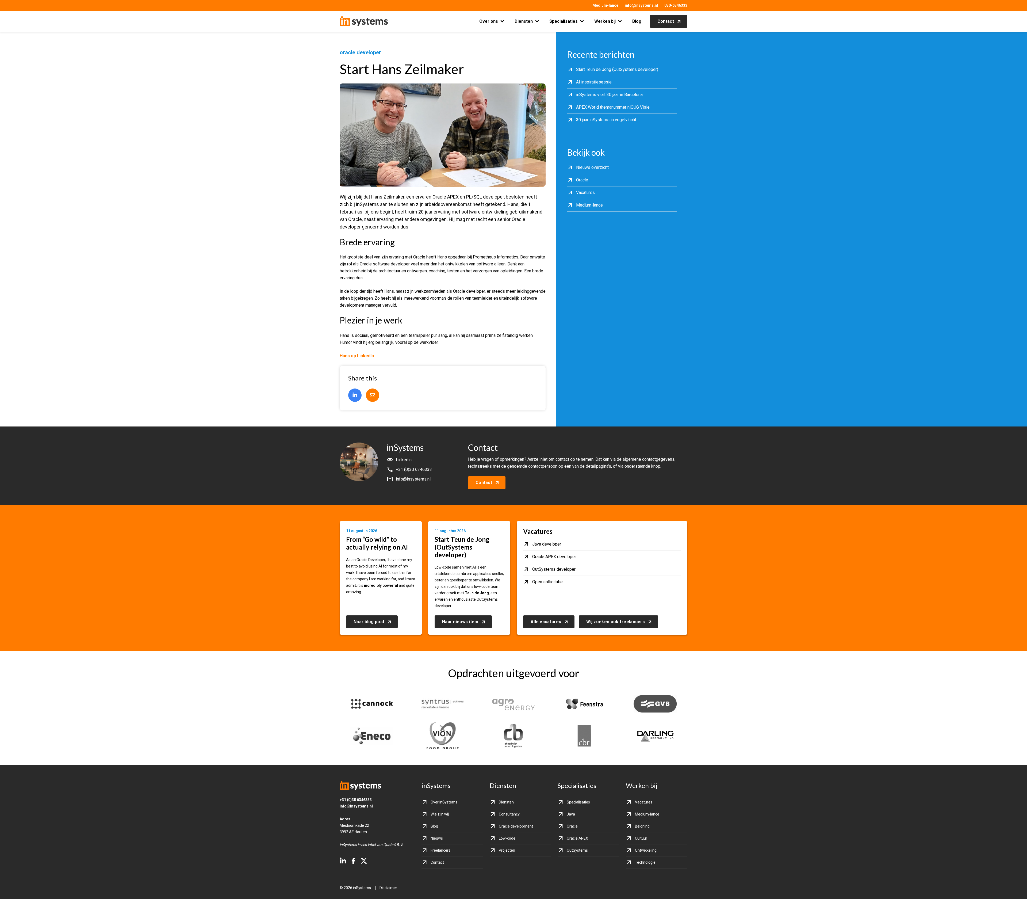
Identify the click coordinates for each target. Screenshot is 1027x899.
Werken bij (605, 21)
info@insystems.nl (641, 5)
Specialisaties (563, 21)
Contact (665, 21)
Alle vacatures (546, 621)
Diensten (524, 21)
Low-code (507, 838)
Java (571, 814)
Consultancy (509, 814)
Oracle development (516, 826)
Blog (636, 21)
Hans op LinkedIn (357, 355)
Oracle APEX (577, 838)
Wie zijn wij (440, 814)
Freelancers (440, 850)
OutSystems (577, 850)
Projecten (507, 850)
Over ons (488, 21)
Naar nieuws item (460, 621)
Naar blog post (369, 621)
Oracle (572, 826)
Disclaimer (388, 888)
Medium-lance (605, 5)
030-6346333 (675, 5)
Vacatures (643, 802)
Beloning (642, 826)
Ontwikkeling (646, 850)
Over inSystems (444, 802)
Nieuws (437, 838)
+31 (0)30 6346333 (356, 800)
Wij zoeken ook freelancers (615, 621)
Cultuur (641, 838)
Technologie (645, 862)
